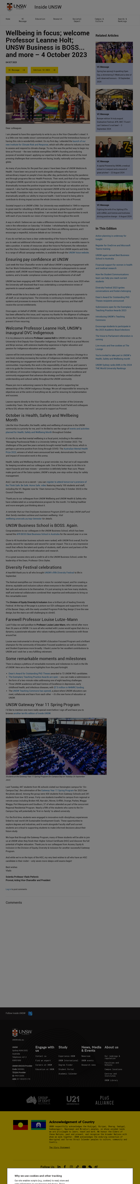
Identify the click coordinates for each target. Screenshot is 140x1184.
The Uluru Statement (59, 1147)
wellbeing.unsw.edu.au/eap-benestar (24, 518)
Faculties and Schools (112, 1063)
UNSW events (87, 1060)
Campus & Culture (99, 20)
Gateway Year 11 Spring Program (57, 790)
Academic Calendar (68, 1073)
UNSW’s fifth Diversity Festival (59, 572)
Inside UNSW (48, 6)
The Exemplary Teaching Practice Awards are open (33, 677)
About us (111, 1047)
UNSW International (68, 1060)
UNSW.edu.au (18, 1039)
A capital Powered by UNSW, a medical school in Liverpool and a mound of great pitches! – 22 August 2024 (113, 169)
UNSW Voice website (79, 252)
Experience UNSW (67, 1056)
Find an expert (43, 1060)
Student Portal (66, 1069)
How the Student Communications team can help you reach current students (112, 278)
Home (8, 19)
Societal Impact (77, 20)
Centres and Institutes (111, 1074)
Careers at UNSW (43, 1065)
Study (63, 1047)
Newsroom (85, 1056)
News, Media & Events (91, 1049)
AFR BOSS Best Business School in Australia (38, 534)
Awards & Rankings (122, 20)
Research (57, 19)
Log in (8, 889)
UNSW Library (111, 1080)
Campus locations (113, 1069)
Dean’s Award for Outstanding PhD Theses (29, 673)
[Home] (18, 7)
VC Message (23, 20)
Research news (88, 1065)
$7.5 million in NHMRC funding (69, 687)
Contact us (40, 1056)
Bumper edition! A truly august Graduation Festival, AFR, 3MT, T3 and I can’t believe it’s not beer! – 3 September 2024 (113, 123)
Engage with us (44, 1049)
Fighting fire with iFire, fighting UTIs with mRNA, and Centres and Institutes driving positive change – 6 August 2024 (114, 212)
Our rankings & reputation (112, 1057)
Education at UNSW (44, 1069)
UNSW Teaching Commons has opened (32, 691)
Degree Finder (66, 1065)
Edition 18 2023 (41, 70)
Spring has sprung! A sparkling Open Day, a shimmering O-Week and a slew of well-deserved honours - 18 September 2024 (114, 76)
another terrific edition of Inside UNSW (31, 713)
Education (40, 19)
